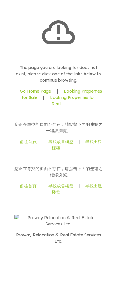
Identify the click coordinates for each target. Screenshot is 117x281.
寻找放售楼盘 (61, 186)
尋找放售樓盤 (61, 141)
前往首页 (28, 186)
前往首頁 (28, 141)
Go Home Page (35, 91)
